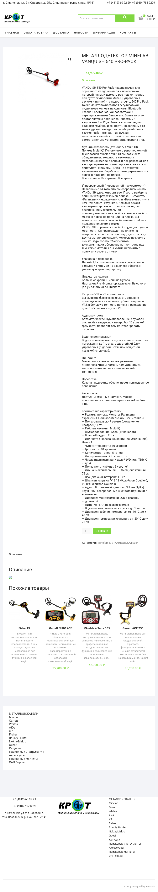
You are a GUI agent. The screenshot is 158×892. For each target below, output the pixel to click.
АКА (12, 727)
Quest (13, 745)
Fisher (13, 734)
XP (11, 731)
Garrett (13, 720)
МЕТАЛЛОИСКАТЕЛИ (123, 542)
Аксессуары (17, 755)
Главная (12, 32)
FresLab (150, 886)
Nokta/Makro (17, 741)
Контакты (128, 32)
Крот (127, 886)
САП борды (17, 762)
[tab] (15, 554)
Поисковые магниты (23, 759)
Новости (81, 32)
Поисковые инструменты (26, 752)
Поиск (124, 18)
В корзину (102, 530)
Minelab (102, 542)
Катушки (15, 748)
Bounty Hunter (18, 738)
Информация (104, 32)
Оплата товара (36, 32)
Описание (88, 80)
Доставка (61, 32)
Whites (13, 724)
